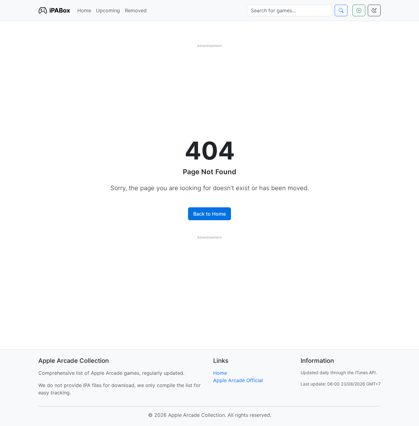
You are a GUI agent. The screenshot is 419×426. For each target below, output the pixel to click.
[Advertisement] (209, 93)
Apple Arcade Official (238, 380)
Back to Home (209, 214)
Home (84, 10)
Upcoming (108, 10)
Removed (136, 10)
